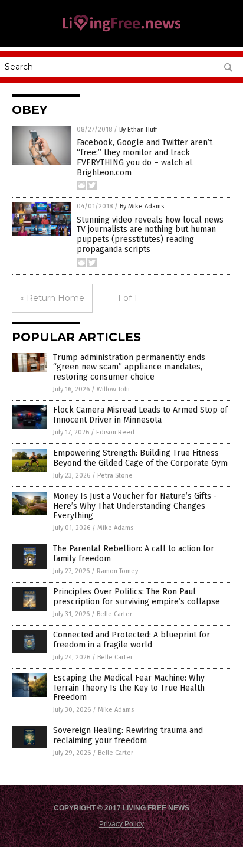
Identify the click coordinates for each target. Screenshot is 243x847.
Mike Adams (115, 528)
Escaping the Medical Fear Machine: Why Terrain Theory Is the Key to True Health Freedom (129, 688)
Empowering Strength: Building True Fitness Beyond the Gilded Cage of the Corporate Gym (140, 458)
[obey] (121, 31)
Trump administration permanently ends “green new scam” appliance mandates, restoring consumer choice (129, 367)
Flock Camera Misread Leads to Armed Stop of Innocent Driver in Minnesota (140, 415)
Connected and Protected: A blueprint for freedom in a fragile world (131, 640)
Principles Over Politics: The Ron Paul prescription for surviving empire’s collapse (136, 597)
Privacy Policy (121, 824)
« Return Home (52, 298)
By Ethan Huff (138, 129)
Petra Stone (115, 475)
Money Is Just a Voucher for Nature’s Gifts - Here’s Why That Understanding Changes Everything (135, 506)
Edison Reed (115, 432)
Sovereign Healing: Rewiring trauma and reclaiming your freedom (128, 735)
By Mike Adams (142, 206)
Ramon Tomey (117, 571)
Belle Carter (114, 614)
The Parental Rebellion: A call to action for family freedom (133, 554)
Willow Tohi (113, 389)
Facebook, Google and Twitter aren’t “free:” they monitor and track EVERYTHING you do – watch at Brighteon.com (144, 157)
